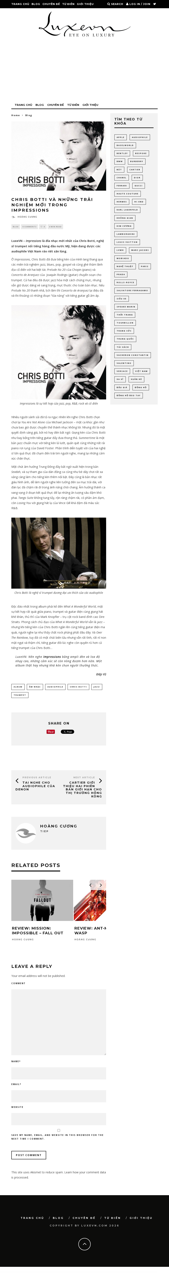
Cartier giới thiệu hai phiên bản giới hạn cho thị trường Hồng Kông (82, 789)
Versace (122, 371)
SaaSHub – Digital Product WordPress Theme (95, 1272)
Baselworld (125, 145)
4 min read (55, 226)
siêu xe (122, 298)
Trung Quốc (125, 338)
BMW (120, 161)
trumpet (20, 695)
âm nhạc (35, 686)
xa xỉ (120, 379)
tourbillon (125, 322)
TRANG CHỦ (20, 4)
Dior (137, 177)
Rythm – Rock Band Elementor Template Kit (54, 1272)
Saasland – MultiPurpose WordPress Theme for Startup (107, 1272)
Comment (18, 983)
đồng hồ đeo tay (129, 395)
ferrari (122, 185)
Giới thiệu (85, 4)
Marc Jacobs (140, 250)
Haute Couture (127, 193)
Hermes (122, 201)
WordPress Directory (24, 1272)
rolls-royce (125, 282)
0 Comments (29, 226)
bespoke (141, 153)
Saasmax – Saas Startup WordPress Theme (142, 1272)
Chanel (122, 177)
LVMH (120, 250)
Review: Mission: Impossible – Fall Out (37, 930)
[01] (58, 398)
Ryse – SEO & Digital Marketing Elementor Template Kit (33, 1272)
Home (15, 115)
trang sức (124, 330)
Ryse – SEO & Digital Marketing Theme (44, 1272)
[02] (58, 587)
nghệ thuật (125, 266)
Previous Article (36, 777)
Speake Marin (126, 306)
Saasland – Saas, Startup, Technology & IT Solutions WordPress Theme (121, 1272)
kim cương (124, 226)
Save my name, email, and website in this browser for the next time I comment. (57, 1137)
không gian (125, 218)
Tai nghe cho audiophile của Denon (35, 786)
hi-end (139, 201)
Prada (121, 274)
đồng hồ (141, 387)
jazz (97, 686)
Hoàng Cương (27, 217)
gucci (139, 185)
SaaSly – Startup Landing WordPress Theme (133, 1272)
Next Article (84, 777)
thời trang (125, 314)
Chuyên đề (51, 4)
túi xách (123, 347)
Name (16, 1061)
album (18, 686)
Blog (36, 4)
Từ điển (68, 4)
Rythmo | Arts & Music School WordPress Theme (64, 1272)
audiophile (55, 686)
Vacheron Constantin (133, 355)
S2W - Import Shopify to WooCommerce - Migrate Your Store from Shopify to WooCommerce (80, 1272)
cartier (134, 169)
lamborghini (126, 234)
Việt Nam (141, 371)
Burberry (136, 161)
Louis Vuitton (127, 242)
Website (17, 1107)
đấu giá (122, 387)
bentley (122, 153)
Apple (120, 137)
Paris (145, 266)
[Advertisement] (84, 70)
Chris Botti (78, 686)
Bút (119, 169)
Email (16, 1084)
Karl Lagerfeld (127, 209)
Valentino (124, 363)
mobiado (123, 258)
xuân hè (136, 379)
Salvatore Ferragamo (132, 290)
